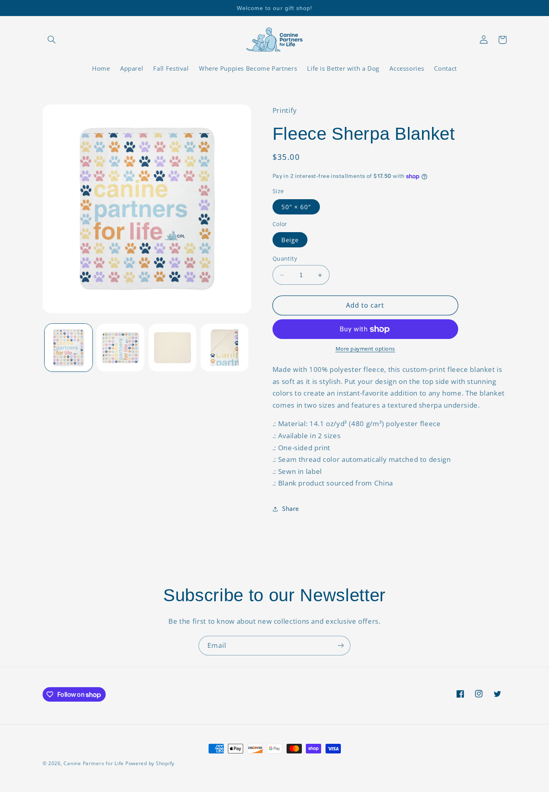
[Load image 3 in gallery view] (173, 348)
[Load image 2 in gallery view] (120, 348)
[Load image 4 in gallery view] (224, 348)
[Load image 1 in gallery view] (68, 348)
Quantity (284, 258)
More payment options (365, 349)
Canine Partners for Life (94, 763)
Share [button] (290, 509)
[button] (52, 40)
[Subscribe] (341, 645)
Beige (290, 240)
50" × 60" (296, 207)
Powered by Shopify (149, 763)
